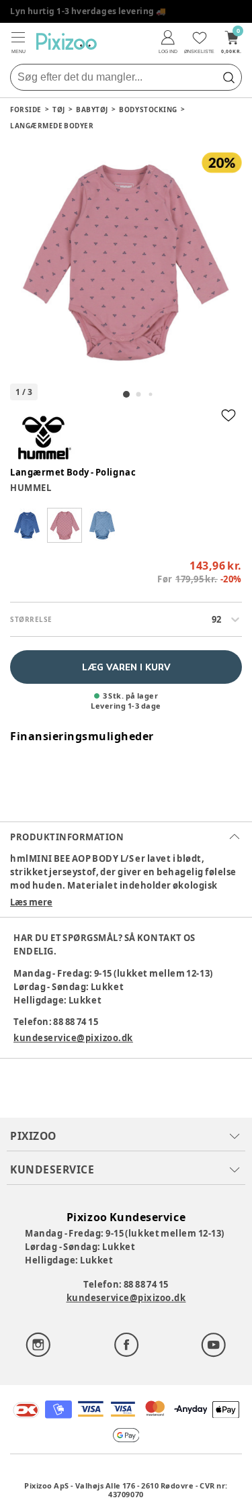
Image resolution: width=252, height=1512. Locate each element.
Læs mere (31, 902)
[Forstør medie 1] (126, 261)
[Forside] (66, 41)
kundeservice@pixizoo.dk (73, 1038)
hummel (30, 488)
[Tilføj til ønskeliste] (228, 415)
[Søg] (228, 77)
